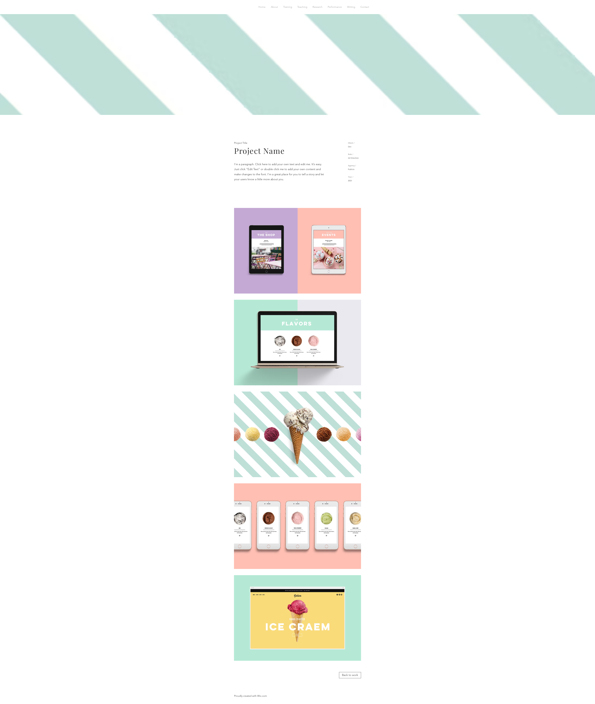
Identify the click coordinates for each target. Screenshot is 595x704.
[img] (297, 251)
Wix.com (262, 695)
